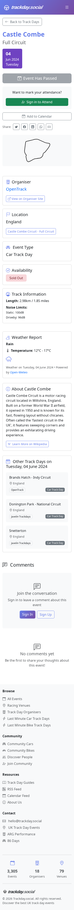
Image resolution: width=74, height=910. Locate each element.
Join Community (19, 763)
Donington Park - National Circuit (35, 504)
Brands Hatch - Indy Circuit (30, 477)
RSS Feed (14, 789)
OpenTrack (16, 189)
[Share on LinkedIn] (32, 127)
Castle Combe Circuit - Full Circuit (31, 231)
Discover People (19, 757)
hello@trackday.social (25, 821)
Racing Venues (18, 705)
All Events (14, 699)
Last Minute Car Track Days (28, 718)
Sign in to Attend (39, 102)
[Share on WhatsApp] (41, 127)
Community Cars (20, 744)
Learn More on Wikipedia (29, 444)
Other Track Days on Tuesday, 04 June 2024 (29, 464)
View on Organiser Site (27, 199)
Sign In (27, 614)
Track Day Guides (20, 782)
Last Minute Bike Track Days (29, 725)
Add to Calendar (39, 116)
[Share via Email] (49, 127)
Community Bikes (21, 750)
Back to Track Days (24, 22)
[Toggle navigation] (67, 7)
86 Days (13, 840)
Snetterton (17, 530)
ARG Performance (21, 834)
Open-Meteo (18, 372)
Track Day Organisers (24, 712)
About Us (14, 802)
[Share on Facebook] (24, 127)
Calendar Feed (18, 795)
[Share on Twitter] (16, 127)
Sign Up (46, 614)
